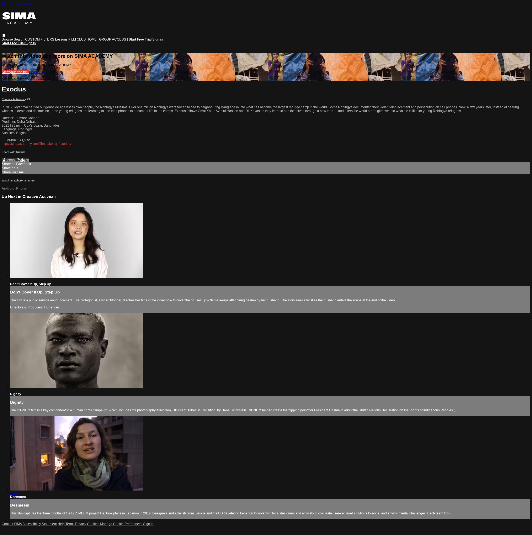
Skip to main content (17, 3)
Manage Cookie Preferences (121, 524)
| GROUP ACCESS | (112, 39)
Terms (70, 524)
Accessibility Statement (39, 524)
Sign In (30, 43)
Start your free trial (15, 72)
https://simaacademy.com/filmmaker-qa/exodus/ (36, 143)
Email (24, 160)
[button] (3, 35)
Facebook (9, 160)
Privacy (81, 524)
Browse (8, 39)
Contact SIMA (12, 524)
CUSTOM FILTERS (39, 39)
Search (19, 39)
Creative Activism (13, 99)
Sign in (157, 39)
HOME (92, 39)
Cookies (93, 524)
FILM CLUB (77, 39)
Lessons (61, 39)
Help (61, 524)
